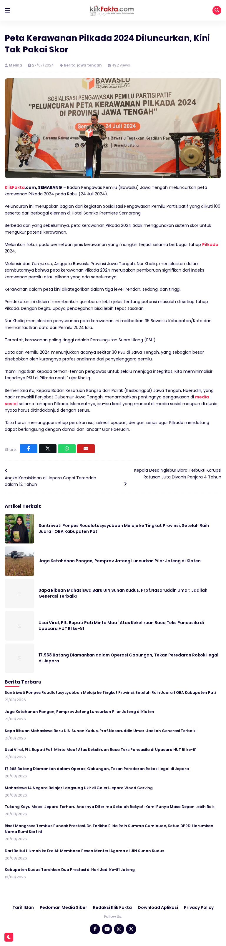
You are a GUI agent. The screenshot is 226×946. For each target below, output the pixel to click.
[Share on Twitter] (47, 448)
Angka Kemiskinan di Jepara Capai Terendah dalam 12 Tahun (50, 481)
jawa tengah (89, 65)
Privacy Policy (199, 907)
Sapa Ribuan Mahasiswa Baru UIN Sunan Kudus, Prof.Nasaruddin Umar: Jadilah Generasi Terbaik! (101, 730)
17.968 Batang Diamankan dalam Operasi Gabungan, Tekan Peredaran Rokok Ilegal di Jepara (97, 768)
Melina (16, 65)
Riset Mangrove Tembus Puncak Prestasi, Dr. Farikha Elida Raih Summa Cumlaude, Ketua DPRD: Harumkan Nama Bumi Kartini (109, 828)
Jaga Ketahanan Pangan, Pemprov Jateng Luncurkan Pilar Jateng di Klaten (120, 561)
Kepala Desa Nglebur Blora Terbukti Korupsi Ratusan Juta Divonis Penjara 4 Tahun (177, 473)
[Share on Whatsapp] (67, 448)
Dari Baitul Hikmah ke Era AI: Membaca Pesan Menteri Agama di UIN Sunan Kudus (84, 850)
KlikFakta (15, 187)
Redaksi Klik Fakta (112, 907)
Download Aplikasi (158, 907)
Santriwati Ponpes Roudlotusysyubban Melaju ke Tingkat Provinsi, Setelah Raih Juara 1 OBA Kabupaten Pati (110, 692)
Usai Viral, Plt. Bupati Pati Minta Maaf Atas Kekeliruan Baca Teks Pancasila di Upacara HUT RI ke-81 (101, 749)
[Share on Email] (86, 448)
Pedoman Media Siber (63, 907)
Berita (70, 65)
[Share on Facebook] (28, 448)
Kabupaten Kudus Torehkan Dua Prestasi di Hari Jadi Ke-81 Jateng (70, 869)
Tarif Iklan (23, 907)
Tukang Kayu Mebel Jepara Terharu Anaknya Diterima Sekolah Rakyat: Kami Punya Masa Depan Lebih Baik (110, 806)
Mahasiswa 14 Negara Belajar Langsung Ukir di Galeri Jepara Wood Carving (79, 787)
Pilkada (210, 244)
